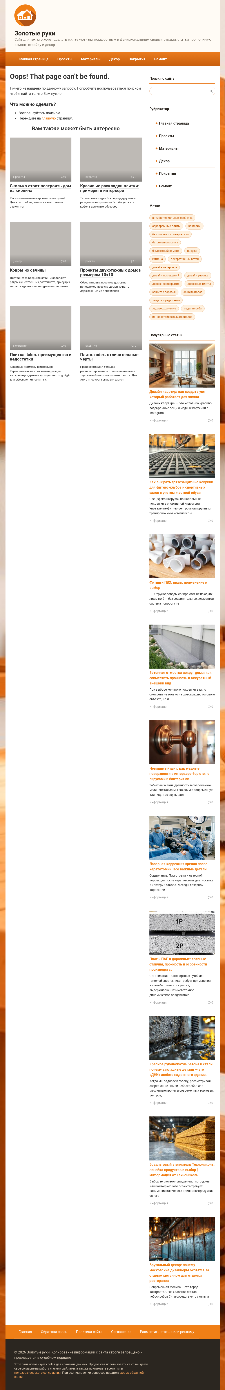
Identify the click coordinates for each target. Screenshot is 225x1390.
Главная (25, 1332)
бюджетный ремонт (165, 250)
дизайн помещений (165, 275)
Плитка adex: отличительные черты (109, 357)
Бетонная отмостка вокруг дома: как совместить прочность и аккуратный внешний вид (180, 678)
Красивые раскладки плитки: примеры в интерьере (109, 188)
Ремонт (160, 59)
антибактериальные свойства (172, 217)
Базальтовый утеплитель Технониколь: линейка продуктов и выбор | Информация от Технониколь (182, 1169)
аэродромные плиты (166, 226)
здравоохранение (164, 308)
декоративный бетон (185, 259)
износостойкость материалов (172, 316)
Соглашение (121, 1332)
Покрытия (137, 59)
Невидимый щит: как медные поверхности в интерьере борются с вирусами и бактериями (179, 773)
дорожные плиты (199, 283)
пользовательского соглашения (37, 1373)
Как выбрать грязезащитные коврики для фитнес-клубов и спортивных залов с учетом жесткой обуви (181, 487)
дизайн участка (197, 275)
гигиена (157, 259)
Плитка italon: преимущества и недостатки (40, 357)
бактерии (194, 226)
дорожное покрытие (166, 283)
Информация (158, 420)
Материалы (90, 59)
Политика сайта (89, 1332)
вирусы (192, 250)
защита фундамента (166, 300)
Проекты (64, 59)
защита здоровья (164, 292)
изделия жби (193, 308)
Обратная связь (54, 1332)
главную (49, 118)
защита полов (192, 292)
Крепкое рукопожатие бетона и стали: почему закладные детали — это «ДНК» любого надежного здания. (181, 1069)
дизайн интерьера (164, 267)
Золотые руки (35, 33)
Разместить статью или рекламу (167, 1332)
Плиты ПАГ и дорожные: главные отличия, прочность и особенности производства (178, 964)
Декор (114, 59)
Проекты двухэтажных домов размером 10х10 (110, 272)
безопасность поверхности (170, 234)
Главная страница (34, 59)
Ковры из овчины (28, 270)
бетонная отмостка (165, 242)
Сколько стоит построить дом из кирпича (40, 188)
